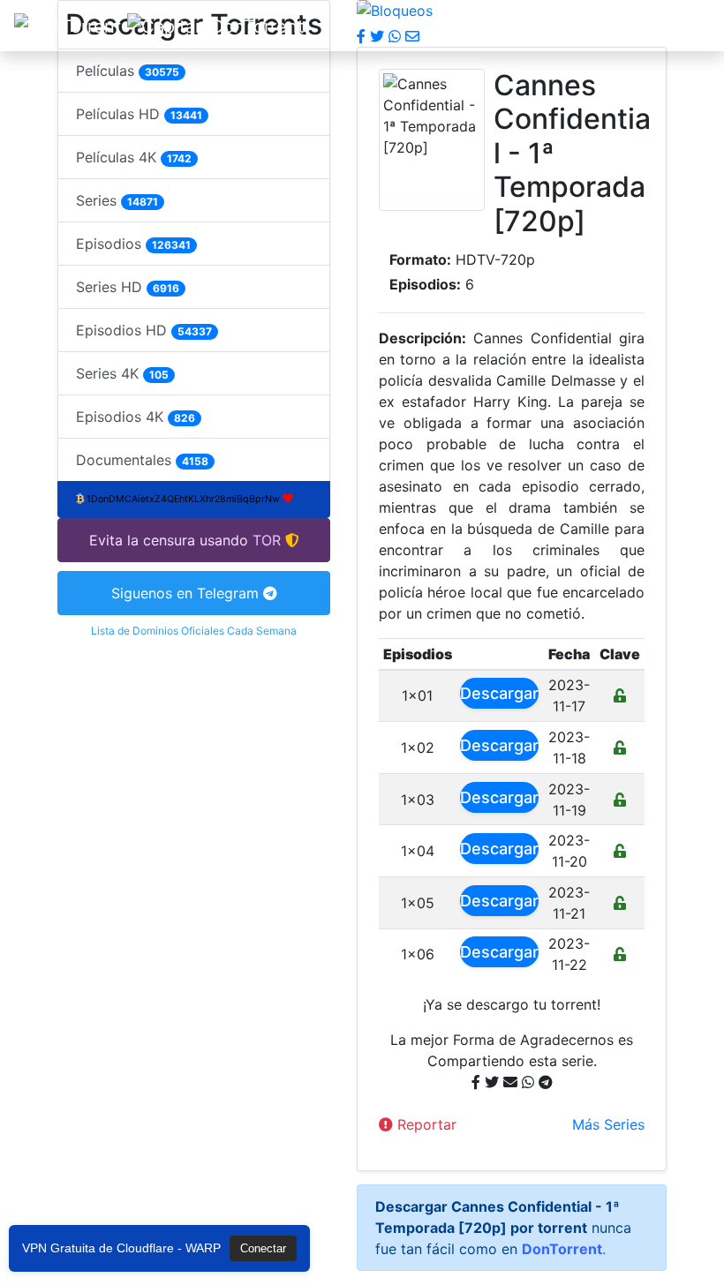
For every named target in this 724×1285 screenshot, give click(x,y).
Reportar (424, 1124)
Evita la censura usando (168, 540)
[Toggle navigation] (685, 25)
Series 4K (122, 373)
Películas (127, 70)
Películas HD (139, 114)
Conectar (263, 1248)
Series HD (127, 287)
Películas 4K (134, 157)
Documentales (142, 460)
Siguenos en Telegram (187, 593)
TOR (267, 540)
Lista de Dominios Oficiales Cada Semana (194, 630)
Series (117, 200)
